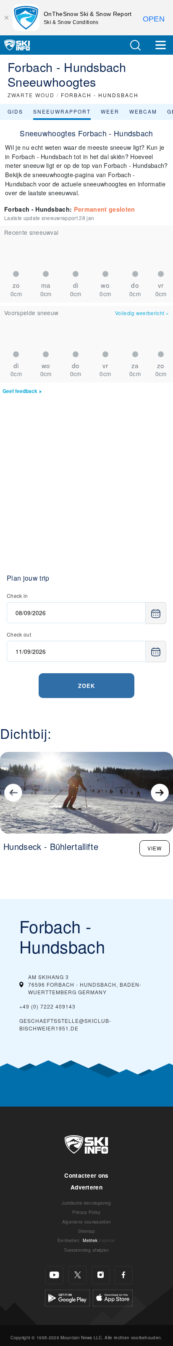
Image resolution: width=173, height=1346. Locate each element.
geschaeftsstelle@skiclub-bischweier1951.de (65, 1024)
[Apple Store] (113, 1297)
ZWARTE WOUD (31, 94)
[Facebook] (124, 1275)
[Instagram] (101, 1275)
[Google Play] (67, 1297)
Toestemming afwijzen (86, 1250)
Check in (17, 595)
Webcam (143, 111)
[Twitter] (77, 1275)
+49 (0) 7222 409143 (47, 1006)
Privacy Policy (86, 1212)
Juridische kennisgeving (86, 1203)
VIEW (154, 848)
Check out (19, 634)
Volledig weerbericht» (142, 312)
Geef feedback (20, 391)
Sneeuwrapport (62, 111)
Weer (110, 111)
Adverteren (86, 1187)
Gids (15, 111)
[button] (135, 45)
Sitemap (86, 1231)
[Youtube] (54, 1275)
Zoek (86, 686)
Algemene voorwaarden (86, 1222)
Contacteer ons (86, 1175)
